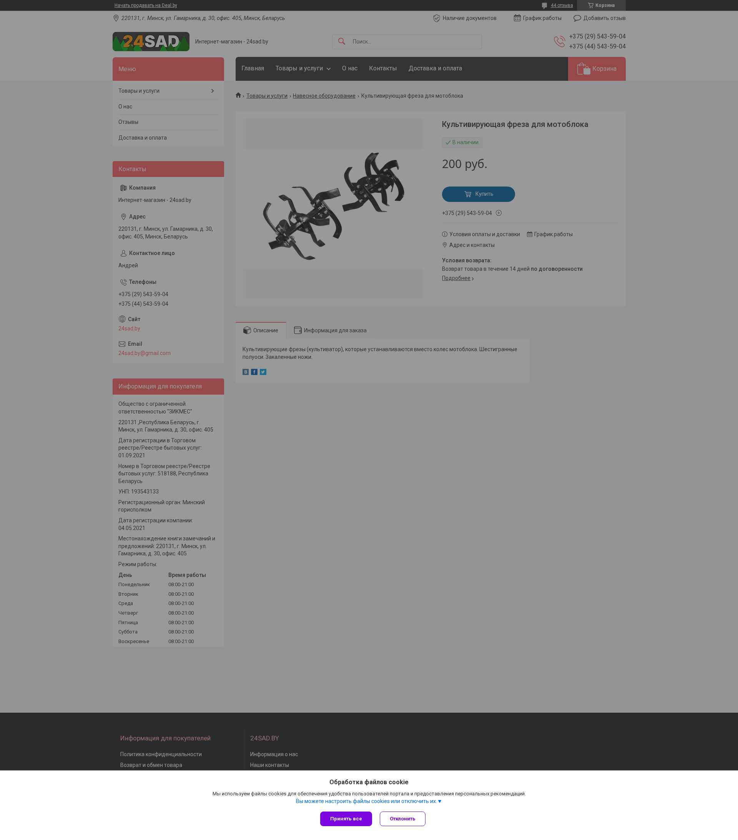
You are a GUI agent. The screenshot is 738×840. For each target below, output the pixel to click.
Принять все (346, 819)
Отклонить (403, 819)
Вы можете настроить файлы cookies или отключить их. (366, 801)
